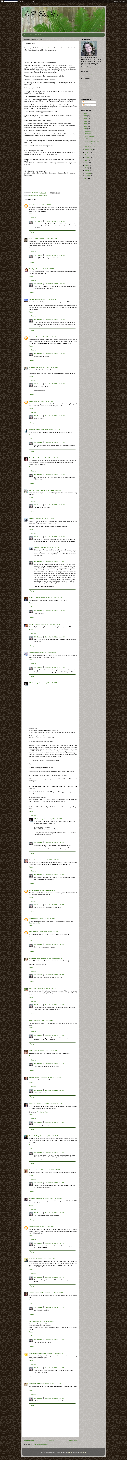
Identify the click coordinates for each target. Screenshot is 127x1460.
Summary (88, 133)
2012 (85, 129)
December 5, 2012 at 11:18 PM (51, 1383)
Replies (33, 217)
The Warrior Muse (42, 1112)
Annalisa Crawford (35, 1170)
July (86, 160)
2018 (85, 113)
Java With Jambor (34, 923)
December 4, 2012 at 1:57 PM (54, 1277)
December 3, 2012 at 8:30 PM (46, 988)
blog (25, 35)
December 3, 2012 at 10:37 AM (50, 429)
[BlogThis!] (53, 193)
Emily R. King (33, 367)
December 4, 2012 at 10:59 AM (52, 1198)
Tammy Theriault (34, 1077)
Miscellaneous (42, 195)
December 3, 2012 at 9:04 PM (54, 974)
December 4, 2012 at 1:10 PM (45, 1226)
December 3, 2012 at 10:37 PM (47, 1051)
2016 (85, 118)
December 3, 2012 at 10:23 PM (43, 1020)
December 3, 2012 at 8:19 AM (47, 238)
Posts (86, 102)
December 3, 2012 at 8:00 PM (45, 918)
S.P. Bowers (41, 15)
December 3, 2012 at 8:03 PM (48, 931)
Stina (31, 205)
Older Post (72, 1441)
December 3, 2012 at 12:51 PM (55, 637)
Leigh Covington (35, 1383)
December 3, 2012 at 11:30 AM (44, 518)
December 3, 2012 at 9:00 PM (54, 905)
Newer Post (29, 1441)
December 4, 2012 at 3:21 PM (54, 1293)
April (86, 168)
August (87, 157)
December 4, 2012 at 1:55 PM (54, 1182)
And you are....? (90, 146)
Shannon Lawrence (35, 1103)
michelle (32, 1321)
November (88, 149)
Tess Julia (32, 988)
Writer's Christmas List (92, 141)
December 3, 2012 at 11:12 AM (51, 490)
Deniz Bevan (33, 458)
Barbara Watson (34, 624)
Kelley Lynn (33, 1051)
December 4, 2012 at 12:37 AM (53, 1103)
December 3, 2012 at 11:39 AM (50, 624)
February (88, 173)
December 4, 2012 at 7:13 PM (54, 1307)
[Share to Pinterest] (59, 193)
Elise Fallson (33, 238)
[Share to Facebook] (57, 193)
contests (32, 195)
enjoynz (69, 1452)
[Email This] (51, 193)
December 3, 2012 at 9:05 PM (54, 1005)
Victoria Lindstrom (35, 597)
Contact (38, 35)
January (88, 175)
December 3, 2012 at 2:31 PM (49, 860)
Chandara (32, 652)
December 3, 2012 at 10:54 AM (48, 458)
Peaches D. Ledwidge (36, 1353)
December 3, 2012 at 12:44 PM (55, 221)
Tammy (50, 48)
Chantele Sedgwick (35, 1198)
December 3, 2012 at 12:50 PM (55, 610)
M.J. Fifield (33, 299)
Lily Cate (32, 1259)
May (86, 165)
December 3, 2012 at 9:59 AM (46, 299)
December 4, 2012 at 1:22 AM (49, 1136)
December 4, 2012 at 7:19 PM (54, 561)
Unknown (32, 337)
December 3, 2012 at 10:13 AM (48, 367)
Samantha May (34, 1136)
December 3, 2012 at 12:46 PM (55, 353)
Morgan (31, 518)
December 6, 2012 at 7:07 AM (54, 1398)
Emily (43, 48)
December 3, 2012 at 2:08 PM (54, 842)
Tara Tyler (32, 269)
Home (51, 1441)
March (87, 170)
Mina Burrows (33, 931)
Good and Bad (89, 136)
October (88, 152)
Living (86, 138)
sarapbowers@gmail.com (89, 74)
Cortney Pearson (34, 490)
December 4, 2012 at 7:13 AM (54, 1152)
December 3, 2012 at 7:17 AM (42, 205)
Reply (31, 214)
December (88, 131)
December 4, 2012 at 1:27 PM (45, 1259)
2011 (85, 179)
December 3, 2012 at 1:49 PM (53, 819)
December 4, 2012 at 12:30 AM (51, 1077)
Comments (87, 105)
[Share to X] (55, 193)
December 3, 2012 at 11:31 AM (52, 597)
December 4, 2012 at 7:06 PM (49, 547)
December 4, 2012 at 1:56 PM (54, 1243)
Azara (31, 1020)
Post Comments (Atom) (40, 1444)
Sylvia (31, 401)
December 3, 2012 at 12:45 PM (55, 283)
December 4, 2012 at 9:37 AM (51, 1170)
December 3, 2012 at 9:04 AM (45, 269)
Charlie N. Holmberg (36, 958)
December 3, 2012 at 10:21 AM (43, 401)
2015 (85, 121)
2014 (85, 123)
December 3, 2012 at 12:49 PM (55, 537)
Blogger (83, 1452)
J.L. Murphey (33, 683)
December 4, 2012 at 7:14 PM (54, 1368)
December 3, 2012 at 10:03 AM (46, 337)
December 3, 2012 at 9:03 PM (54, 944)
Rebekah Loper (34, 429)
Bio (31, 35)
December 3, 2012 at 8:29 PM (52, 958)
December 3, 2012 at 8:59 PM (54, 874)
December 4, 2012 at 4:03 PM (44, 1321)
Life (36, 195)
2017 (85, 116)
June (87, 163)
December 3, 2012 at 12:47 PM (55, 416)
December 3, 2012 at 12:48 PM (55, 474)
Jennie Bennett (34, 860)
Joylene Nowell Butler (36, 1293)
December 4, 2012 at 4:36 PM (53, 1353)
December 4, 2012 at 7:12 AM (54, 1090)
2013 (85, 126)
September (88, 155)
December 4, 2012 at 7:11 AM (54, 1035)
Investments (88, 144)
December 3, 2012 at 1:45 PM (48, 683)
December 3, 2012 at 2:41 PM (45, 890)
